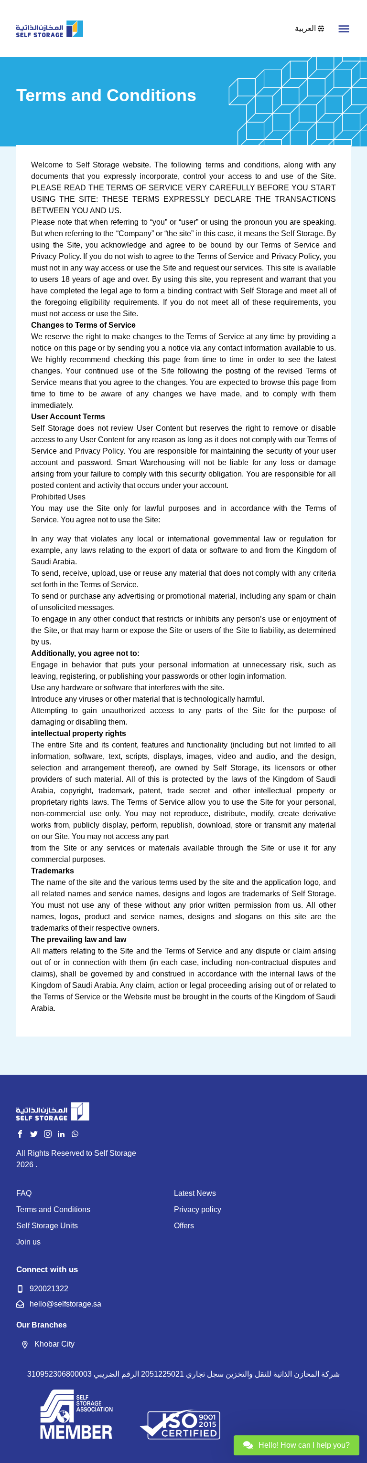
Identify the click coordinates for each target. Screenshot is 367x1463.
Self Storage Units (47, 1226)
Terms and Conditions (53, 1209)
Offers (184, 1226)
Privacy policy (197, 1209)
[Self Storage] (49, 29)
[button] (344, 29)
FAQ (24, 1193)
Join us (28, 1242)
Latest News (195, 1193)
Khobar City (54, 1344)
